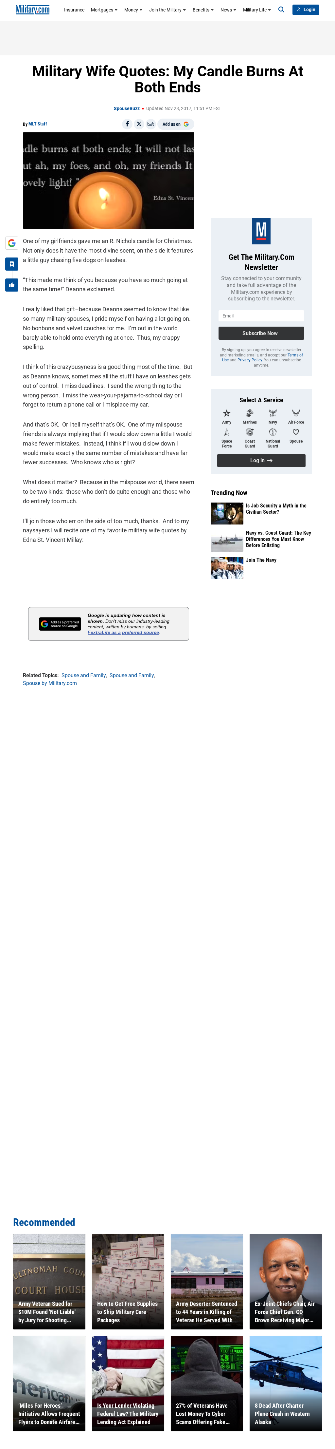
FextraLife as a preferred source (123, 632)
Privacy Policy (250, 360)
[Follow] (11, 264)
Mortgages (102, 10)
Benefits (201, 10)
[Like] (11, 285)
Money (131, 10)
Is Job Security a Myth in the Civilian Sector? (276, 509)
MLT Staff (37, 123)
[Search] (281, 10)
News (226, 10)
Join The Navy (261, 560)
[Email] (151, 124)
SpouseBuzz (127, 108)
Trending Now (229, 492)
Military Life (255, 10)
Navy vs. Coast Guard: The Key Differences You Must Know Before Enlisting (278, 539)
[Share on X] (139, 124)
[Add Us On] (11, 243)
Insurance (74, 10)
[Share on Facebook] (127, 124)
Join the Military (165, 10)
